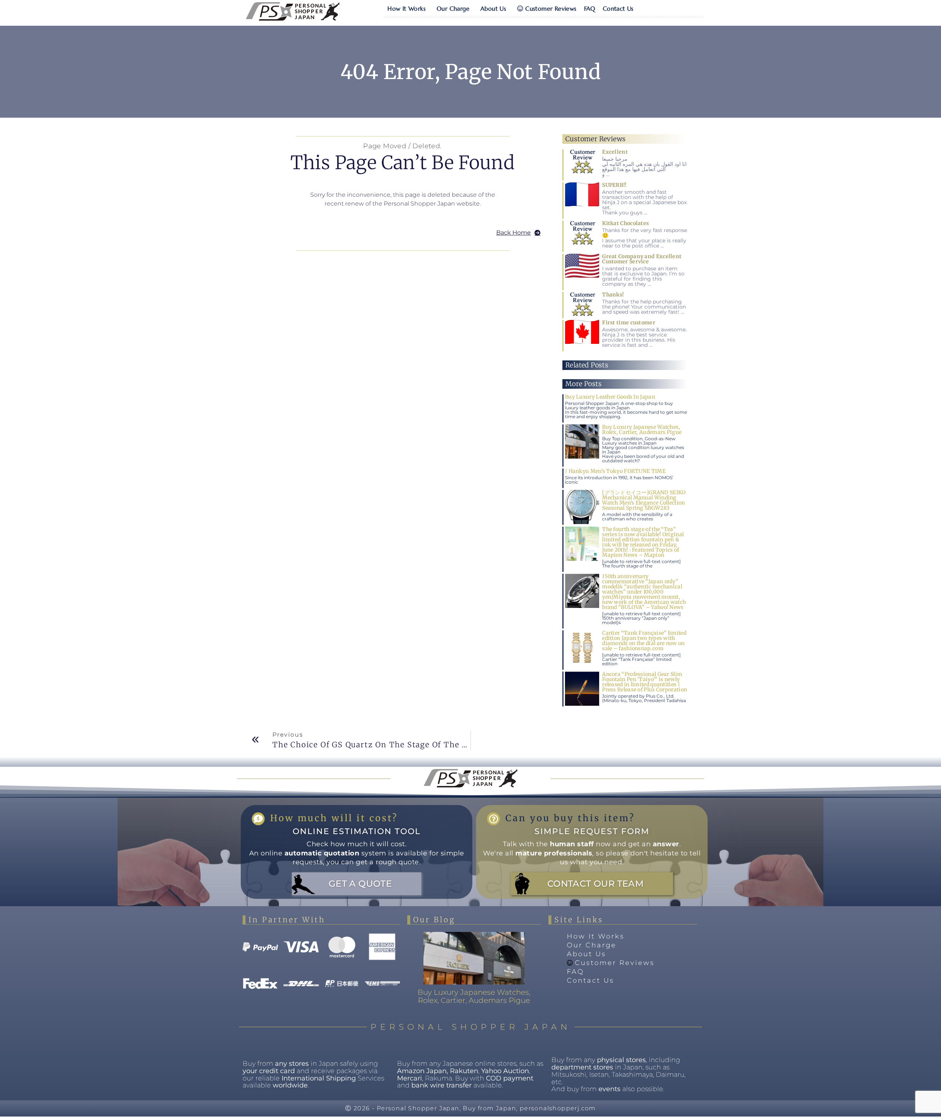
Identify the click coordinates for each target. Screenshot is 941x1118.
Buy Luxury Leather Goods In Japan (610, 397)
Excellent (615, 152)
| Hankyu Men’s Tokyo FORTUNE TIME (615, 471)
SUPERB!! (614, 185)
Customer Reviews (550, 8)
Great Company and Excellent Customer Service (641, 259)
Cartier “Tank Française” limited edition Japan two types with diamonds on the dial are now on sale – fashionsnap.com (644, 641)
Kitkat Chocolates (625, 223)
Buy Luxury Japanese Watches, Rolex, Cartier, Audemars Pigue (641, 429)
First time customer (628, 322)
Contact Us (618, 8)
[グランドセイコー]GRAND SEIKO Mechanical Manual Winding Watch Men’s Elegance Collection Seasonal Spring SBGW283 (644, 500)
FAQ (589, 8)
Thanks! (613, 294)
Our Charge (453, 8)
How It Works (406, 8)
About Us (493, 8)
